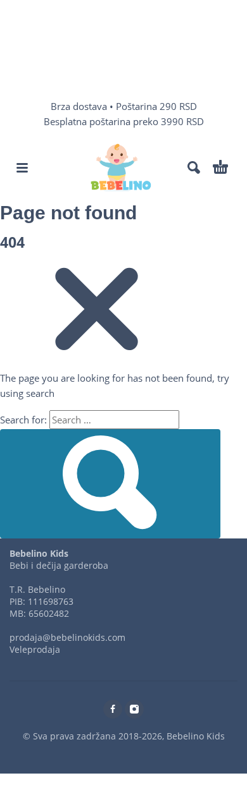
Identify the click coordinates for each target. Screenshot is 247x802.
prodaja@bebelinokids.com (67, 637)
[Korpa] (220, 167)
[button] (22, 167)
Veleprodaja (35, 649)
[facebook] (112, 709)
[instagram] (134, 709)
